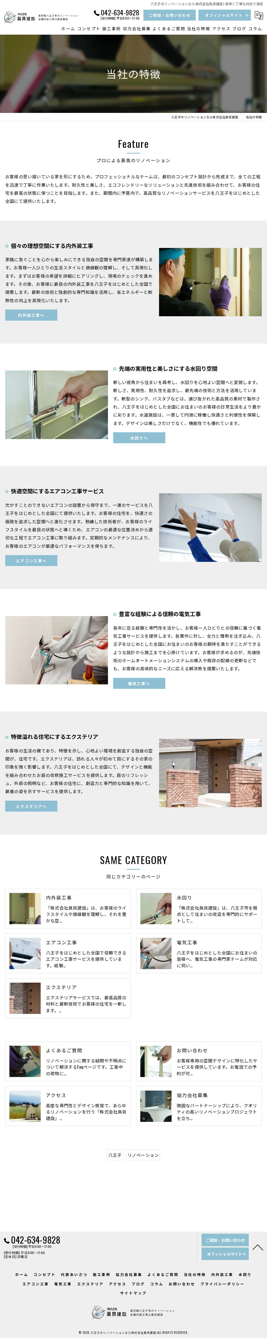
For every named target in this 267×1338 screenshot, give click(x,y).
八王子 (115, 1155)
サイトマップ (133, 1293)
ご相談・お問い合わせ (170, 15)
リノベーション (143, 1155)
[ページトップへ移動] (258, 1247)
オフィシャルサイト (224, 15)
